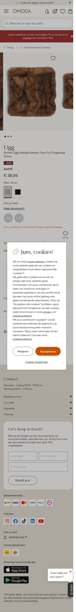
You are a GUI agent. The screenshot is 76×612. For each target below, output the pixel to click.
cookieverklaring (22, 315)
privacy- (48, 311)
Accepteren (48, 351)
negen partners (36, 261)
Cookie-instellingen (36, 362)
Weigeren (23, 351)
